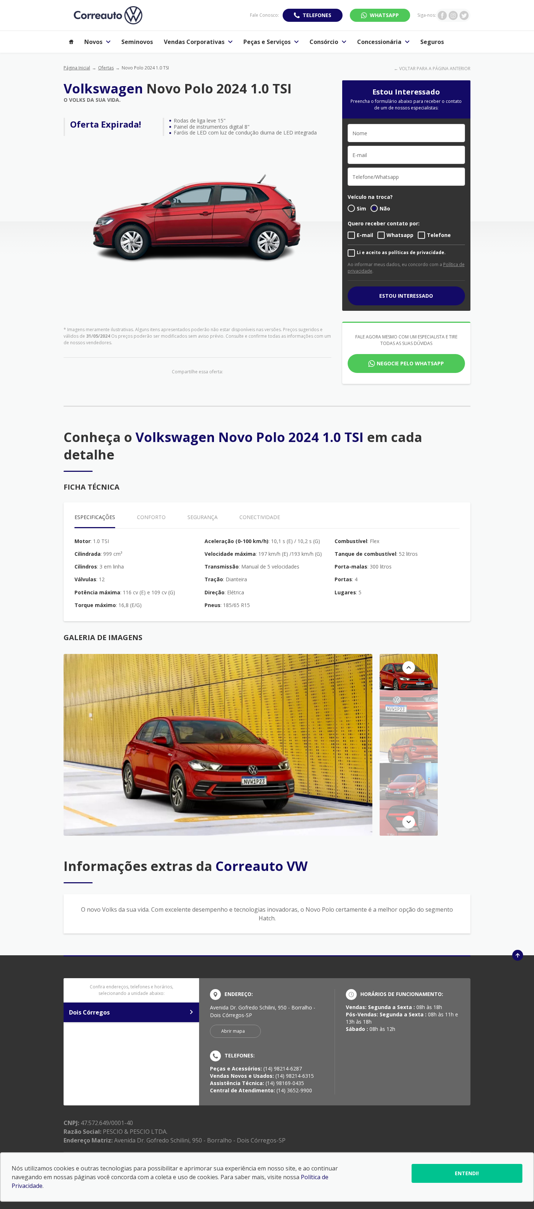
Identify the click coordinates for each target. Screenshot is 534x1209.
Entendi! (467, 1173)
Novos (93, 41)
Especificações (94, 517)
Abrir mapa (233, 1031)
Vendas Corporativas (194, 41)
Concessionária (379, 41)
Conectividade (259, 517)
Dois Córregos (89, 1012)
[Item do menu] (71, 41)
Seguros (432, 41)
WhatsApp (384, 15)
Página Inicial (77, 68)
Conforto (151, 517)
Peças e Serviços (267, 41)
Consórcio (324, 41)
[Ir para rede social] (442, 15)
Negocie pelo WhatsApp (410, 363)
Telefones (317, 15)
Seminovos (137, 41)
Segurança (202, 517)
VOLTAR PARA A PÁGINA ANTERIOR (434, 68)
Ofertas (106, 68)
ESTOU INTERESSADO (406, 295)
